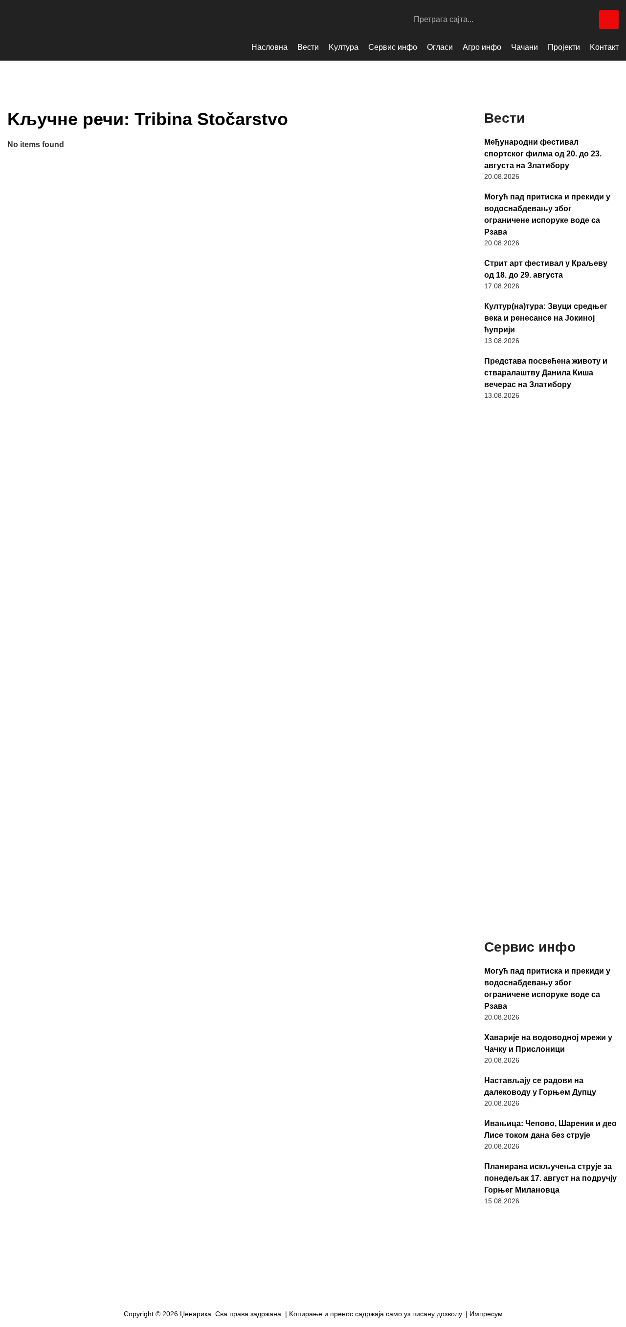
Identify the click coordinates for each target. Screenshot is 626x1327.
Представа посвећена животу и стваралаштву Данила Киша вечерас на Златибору (545, 373)
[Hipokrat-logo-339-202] (551, 629)
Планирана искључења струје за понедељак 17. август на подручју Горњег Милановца (550, 1178)
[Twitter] (587, 19)
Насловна (269, 47)
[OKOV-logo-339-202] (551, 460)
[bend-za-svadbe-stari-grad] (551, 545)
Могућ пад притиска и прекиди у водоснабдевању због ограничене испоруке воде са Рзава (547, 214)
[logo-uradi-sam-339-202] (551, 803)
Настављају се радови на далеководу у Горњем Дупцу (540, 1086)
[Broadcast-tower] (609, 19)
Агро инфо (482, 47)
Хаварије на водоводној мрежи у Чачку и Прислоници (548, 1043)
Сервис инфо (392, 47)
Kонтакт (604, 47)
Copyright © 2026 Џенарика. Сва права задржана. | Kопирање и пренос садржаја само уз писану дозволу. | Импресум (313, 1314)
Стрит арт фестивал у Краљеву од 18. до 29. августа (545, 269)
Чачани (524, 47)
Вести (308, 47)
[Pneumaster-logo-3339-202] (551, 888)
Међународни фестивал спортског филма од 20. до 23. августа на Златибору (543, 154)
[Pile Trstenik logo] (551, 716)
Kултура (343, 47)
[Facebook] (543, 19)
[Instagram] (565, 19)
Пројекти (564, 47)
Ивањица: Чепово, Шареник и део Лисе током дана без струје (550, 1129)
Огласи (440, 47)
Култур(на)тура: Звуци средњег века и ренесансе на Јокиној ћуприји (545, 318)
